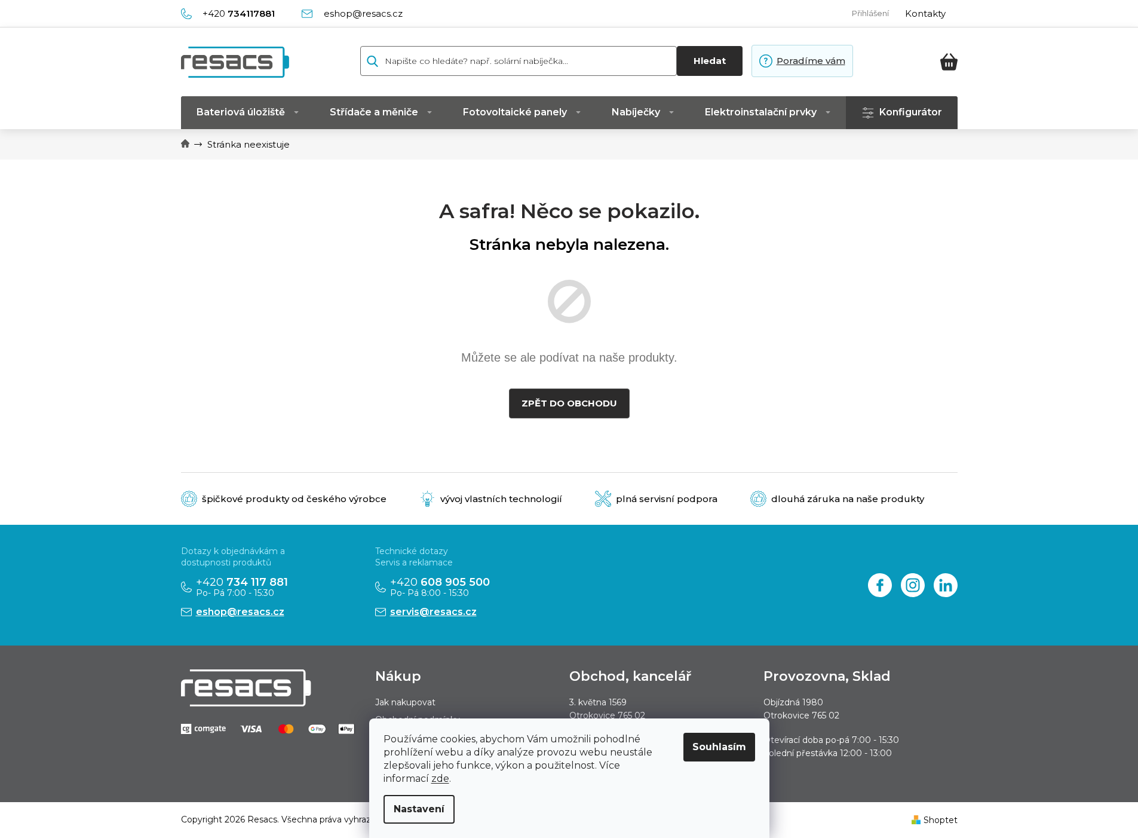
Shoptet (941, 820)
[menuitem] (247, 112)
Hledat (710, 60)
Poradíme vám (811, 60)
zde (440, 778)
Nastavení (419, 809)
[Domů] (185, 145)
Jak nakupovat (405, 702)
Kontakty (925, 13)
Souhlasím (719, 747)
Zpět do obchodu (569, 403)
